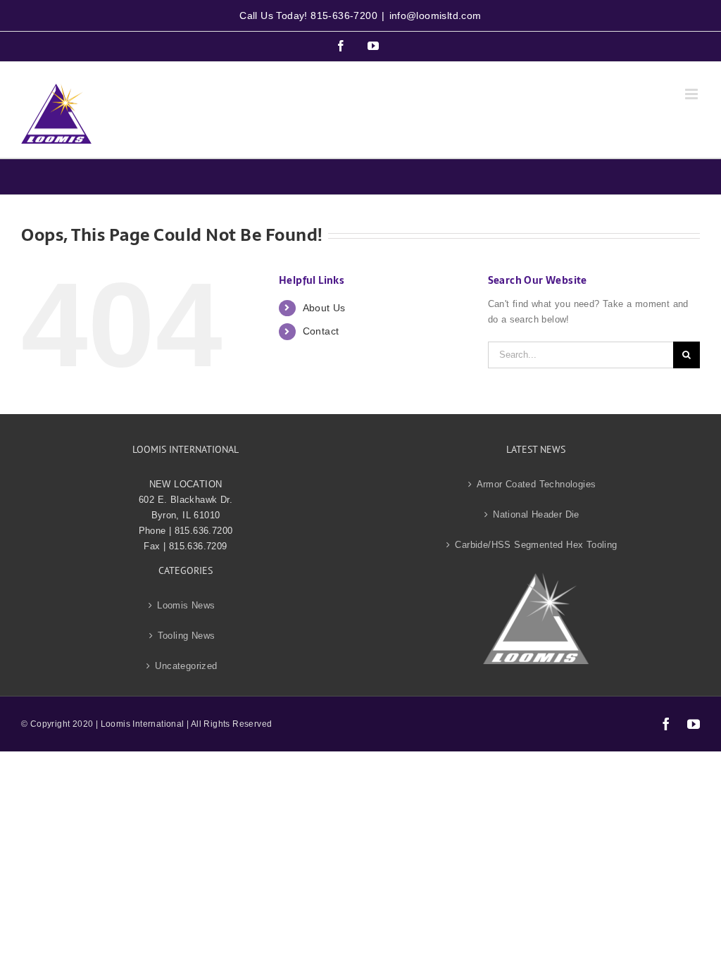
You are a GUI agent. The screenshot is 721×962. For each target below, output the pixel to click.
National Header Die (536, 514)
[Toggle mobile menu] (692, 94)
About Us (324, 307)
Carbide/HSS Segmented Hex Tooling (536, 544)
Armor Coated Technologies (536, 484)
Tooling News (186, 635)
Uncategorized (186, 666)
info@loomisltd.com (435, 15)
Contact (321, 331)
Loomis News (186, 605)
